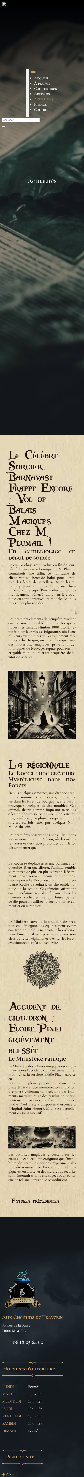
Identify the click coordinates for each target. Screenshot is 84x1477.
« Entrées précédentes (33, 1201)
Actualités (43, 99)
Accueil (41, 78)
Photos (40, 104)
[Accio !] (27, 93)
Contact (41, 109)
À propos (42, 83)
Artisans (42, 93)
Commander (45, 88)
